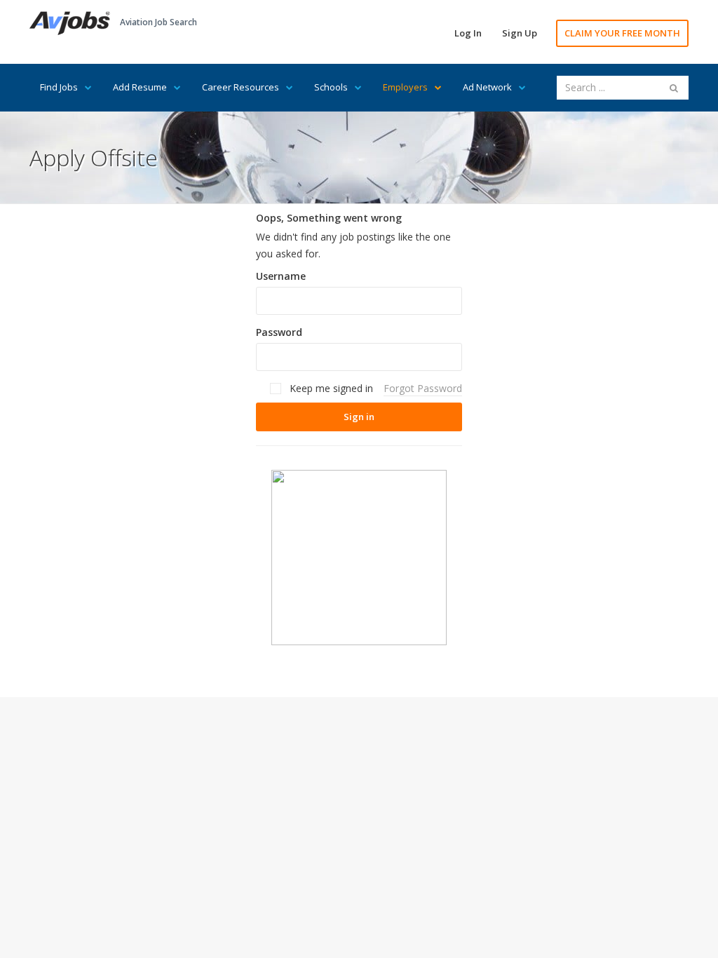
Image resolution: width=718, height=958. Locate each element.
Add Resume (140, 87)
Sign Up (519, 33)
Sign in (359, 416)
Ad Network (487, 87)
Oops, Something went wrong (329, 217)
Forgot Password (423, 388)
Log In (468, 33)
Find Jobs (59, 87)
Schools (331, 87)
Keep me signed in (330, 388)
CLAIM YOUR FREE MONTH (622, 33)
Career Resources (240, 87)
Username (281, 276)
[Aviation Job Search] (69, 22)
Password (279, 332)
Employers (405, 87)
